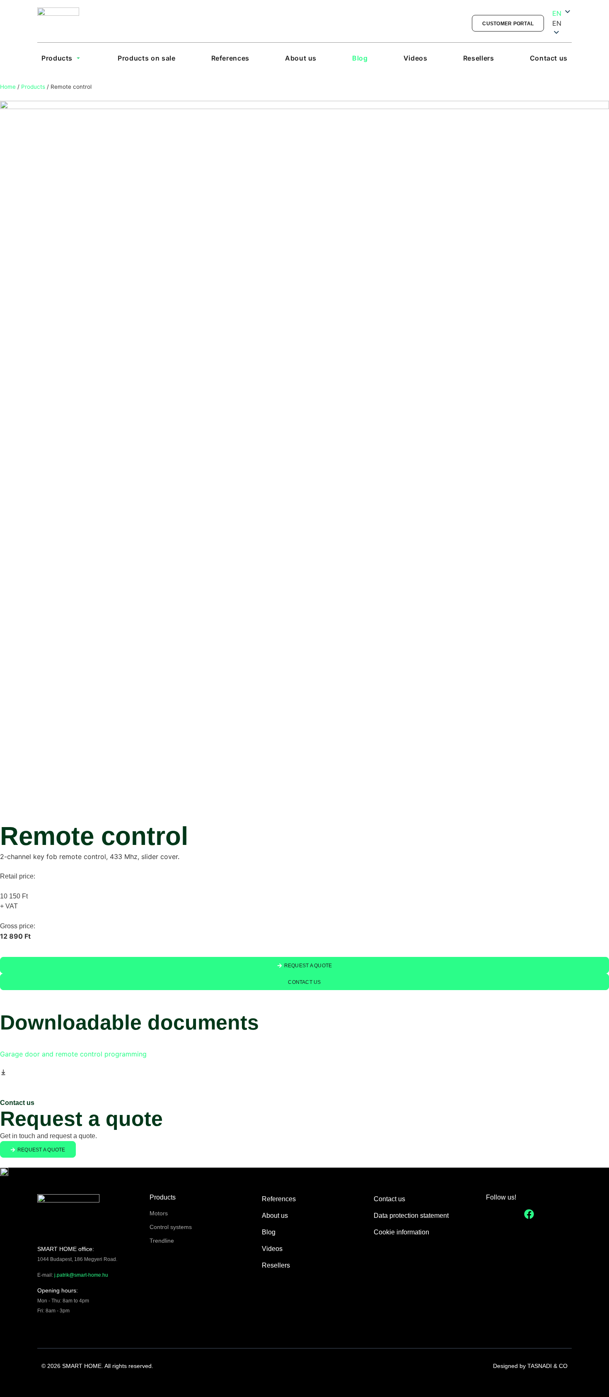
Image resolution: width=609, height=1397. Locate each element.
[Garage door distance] (304, 455)
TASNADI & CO (547, 1366)
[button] (562, 23)
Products (33, 86)
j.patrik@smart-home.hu (81, 1275)
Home (8, 86)
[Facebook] (529, 1214)
